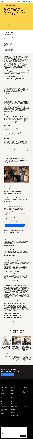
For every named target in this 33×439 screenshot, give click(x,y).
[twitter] (4, 27)
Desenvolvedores (13, 409)
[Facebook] (4, 421)
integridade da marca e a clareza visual (10, 119)
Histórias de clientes (14, 406)
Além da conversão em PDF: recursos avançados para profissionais (8, 44)
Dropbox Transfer (6, 297)
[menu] (31, 1)
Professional (13, 387)
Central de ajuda (3, 403)
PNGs (7, 63)
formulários (26, 132)
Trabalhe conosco (24, 405)
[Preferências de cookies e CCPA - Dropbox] (14, 432)
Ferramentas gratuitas (4, 397)
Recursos (2, 390)
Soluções (2, 391)
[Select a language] (16, 1)
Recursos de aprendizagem (5, 414)
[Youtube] (6, 421)
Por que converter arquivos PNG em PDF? (8, 38)
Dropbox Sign (13, 394)
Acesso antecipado (4, 394)
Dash (12, 391)
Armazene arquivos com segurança (9, 241)
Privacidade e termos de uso (5, 406)
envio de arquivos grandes (24, 294)
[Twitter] (2, 421)
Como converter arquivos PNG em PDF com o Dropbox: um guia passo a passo (9, 41)
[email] (8, 27)
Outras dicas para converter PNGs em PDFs (9, 47)
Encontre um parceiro (14, 416)
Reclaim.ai (12, 396)
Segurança (2, 393)
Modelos (2, 396)
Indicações (13, 412)
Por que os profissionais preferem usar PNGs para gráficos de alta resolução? (8, 35)
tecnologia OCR (8, 262)
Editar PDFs (23, 395)
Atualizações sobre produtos (15, 399)
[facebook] (5, 27)
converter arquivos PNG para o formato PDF (12, 319)
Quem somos (23, 403)
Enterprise (12, 390)
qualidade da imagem (16, 88)
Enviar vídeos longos (25, 387)
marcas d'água (15, 308)
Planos (12, 397)
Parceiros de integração (14, 415)
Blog (12, 403)
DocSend (12, 393)
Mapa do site (3, 413)
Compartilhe (6, 251)
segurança (11, 71)
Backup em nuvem (24, 393)
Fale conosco (3, 405)
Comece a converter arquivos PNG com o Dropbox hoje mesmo (9, 50)
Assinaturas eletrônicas (25, 396)
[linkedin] (7, 27)
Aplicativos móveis (4, 387)
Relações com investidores (25, 406)
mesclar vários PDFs (22, 308)
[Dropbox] (4, 1)
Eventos (12, 405)
